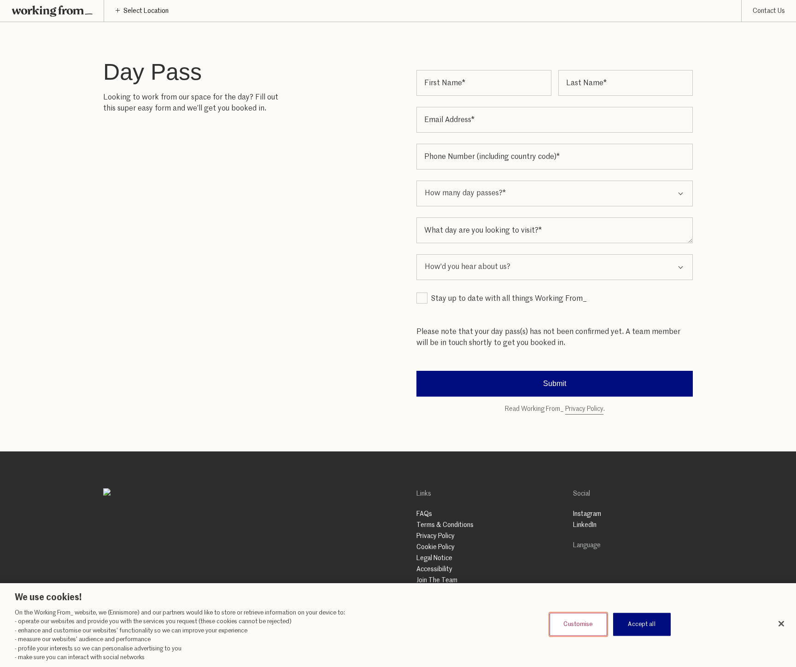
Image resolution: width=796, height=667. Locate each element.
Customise (577, 624)
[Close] (781, 624)
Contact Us (769, 11)
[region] (398, 625)
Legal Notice (434, 558)
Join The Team (436, 580)
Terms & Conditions (445, 525)
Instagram (587, 514)
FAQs (424, 514)
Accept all (641, 624)
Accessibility (434, 569)
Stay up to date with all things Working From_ (509, 299)
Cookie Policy (435, 547)
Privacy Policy (584, 409)
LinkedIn (585, 525)
